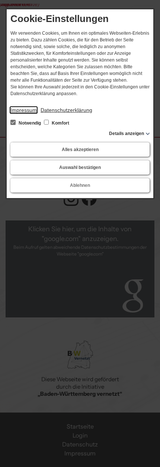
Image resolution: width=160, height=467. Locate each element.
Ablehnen (80, 185)
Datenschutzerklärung (66, 110)
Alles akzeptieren (80, 149)
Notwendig (29, 123)
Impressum (23, 110)
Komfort (60, 123)
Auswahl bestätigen (80, 167)
